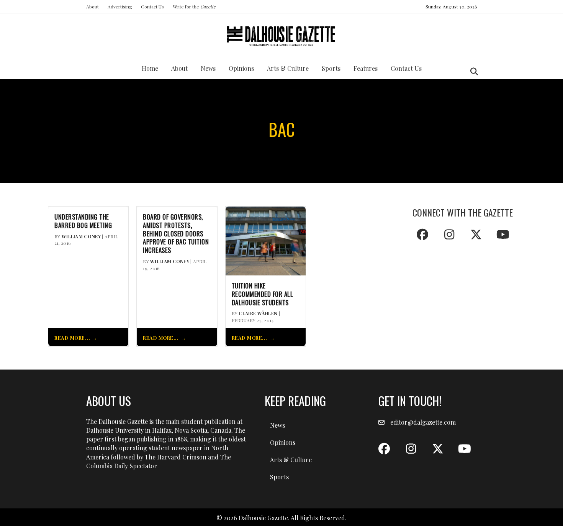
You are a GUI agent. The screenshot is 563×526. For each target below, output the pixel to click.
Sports (331, 68)
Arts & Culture (288, 68)
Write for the (194, 6)
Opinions (241, 68)
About (92, 6)
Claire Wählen (258, 313)
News (208, 68)
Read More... (72, 337)
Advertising (120, 6)
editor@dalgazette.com (423, 422)
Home (150, 68)
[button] (422, 234)
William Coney (81, 236)
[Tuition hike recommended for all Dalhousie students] (266, 240)
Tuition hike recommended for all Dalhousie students (262, 294)
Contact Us (152, 6)
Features (366, 68)
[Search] (472, 71)
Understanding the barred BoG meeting (83, 221)
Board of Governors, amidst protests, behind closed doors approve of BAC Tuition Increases (176, 233)
